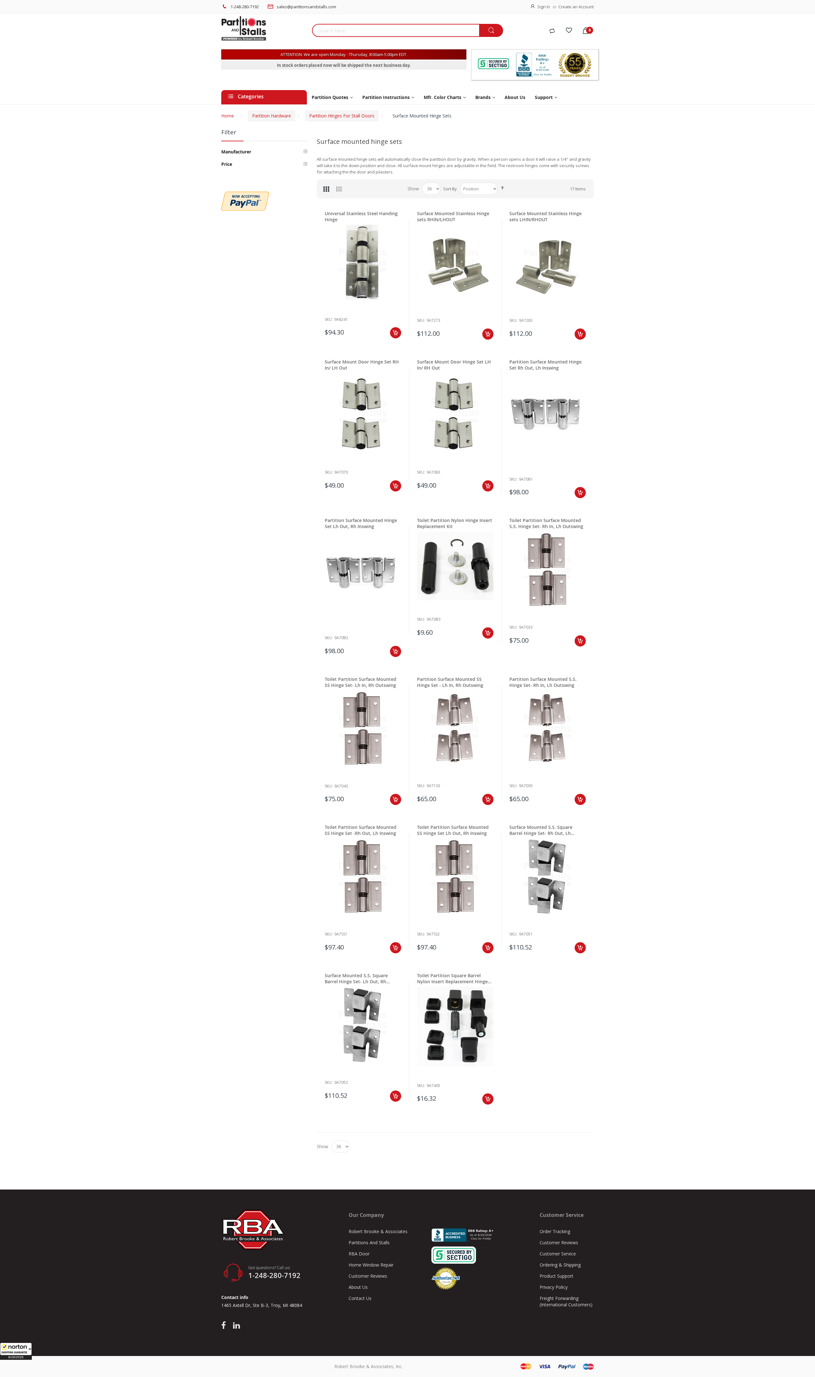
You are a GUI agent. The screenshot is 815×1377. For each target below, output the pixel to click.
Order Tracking (555, 1231)
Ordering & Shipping (560, 1265)
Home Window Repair (371, 1265)
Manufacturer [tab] (236, 152)
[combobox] (395, 30)
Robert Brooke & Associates (378, 1231)
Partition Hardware (271, 116)
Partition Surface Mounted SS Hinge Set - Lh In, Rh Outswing (450, 682)
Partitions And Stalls (369, 1242)
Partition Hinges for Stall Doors (341, 116)
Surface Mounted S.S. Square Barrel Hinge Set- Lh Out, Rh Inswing (356, 978)
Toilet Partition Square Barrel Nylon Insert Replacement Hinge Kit (452, 978)
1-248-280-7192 (244, 7)
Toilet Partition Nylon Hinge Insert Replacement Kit (454, 523)
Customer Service (558, 1254)
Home (227, 116)
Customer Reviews (368, 1276)
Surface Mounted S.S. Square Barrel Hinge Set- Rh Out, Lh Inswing (540, 830)
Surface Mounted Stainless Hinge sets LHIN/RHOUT (545, 216)
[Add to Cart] (395, 332)
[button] (16, 1351)
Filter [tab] (228, 132)
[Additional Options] (245, 195)
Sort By (450, 189)
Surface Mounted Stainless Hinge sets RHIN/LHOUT (453, 216)
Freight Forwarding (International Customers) (566, 1301)
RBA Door (359, 1254)
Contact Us (360, 1298)
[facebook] (225, 1326)
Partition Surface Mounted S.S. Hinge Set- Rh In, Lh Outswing (543, 682)
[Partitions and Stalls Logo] (264, 32)
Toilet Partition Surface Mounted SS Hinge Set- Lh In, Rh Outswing (360, 682)
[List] (339, 189)
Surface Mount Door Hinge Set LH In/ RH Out (454, 365)
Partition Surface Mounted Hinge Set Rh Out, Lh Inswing (545, 365)
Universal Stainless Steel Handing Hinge (361, 216)
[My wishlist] (569, 31)
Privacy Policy (554, 1287)
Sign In (543, 7)
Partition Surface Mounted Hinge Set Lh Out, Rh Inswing (361, 523)
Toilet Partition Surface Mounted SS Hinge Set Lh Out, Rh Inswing (453, 830)
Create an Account (576, 7)
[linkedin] (236, 1326)
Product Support (556, 1276)
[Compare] (552, 31)
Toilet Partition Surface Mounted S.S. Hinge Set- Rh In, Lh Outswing (546, 523)
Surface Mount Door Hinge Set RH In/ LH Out (362, 365)
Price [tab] (226, 164)
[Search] (491, 31)
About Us (358, 1287)
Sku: (329, 319)
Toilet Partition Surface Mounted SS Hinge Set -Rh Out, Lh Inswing (360, 830)
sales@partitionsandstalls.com (306, 7)
